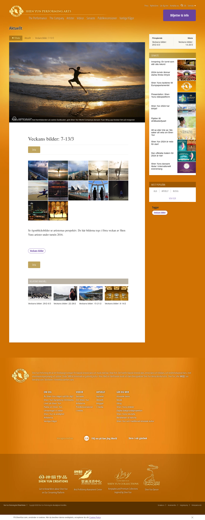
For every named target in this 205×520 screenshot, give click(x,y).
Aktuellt (28, 38)
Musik (119, 399)
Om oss (47, 392)
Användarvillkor (172, 505)
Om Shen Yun (82, 399)
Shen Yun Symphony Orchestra (59, 399)
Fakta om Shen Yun (53, 406)
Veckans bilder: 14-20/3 (185, 43)
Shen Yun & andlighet (54, 414)
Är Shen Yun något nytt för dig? (59, 396)
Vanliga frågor (127, 18)
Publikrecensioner (107, 18)
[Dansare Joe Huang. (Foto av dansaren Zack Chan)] (38, 190)
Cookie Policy (95, 517)
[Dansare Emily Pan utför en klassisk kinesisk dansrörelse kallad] (118, 170)
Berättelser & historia (126, 417)
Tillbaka (17, 37)
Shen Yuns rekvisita (126, 414)
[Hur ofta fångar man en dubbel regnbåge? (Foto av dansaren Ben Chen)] (78, 170)
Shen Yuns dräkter (125, 406)
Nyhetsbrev (154, 5)
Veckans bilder (37, 251)
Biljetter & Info (179, 15)
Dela (34, 149)
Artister (70, 18)
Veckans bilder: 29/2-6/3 (159, 43)
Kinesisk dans (123, 396)
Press (146, 5)
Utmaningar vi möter (53, 410)
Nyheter (100, 396)
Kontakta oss (174, 5)
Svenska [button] (191, 5)
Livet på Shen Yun (52, 403)
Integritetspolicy (184, 505)
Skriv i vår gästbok (138, 438)
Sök (185, 5)
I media (79, 410)
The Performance (38, 18)
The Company (57, 18)
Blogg (175, 190)
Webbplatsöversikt (196, 505)
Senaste (91, 18)
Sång (119, 403)
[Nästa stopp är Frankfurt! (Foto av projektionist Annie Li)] (38, 210)
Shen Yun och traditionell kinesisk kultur (135, 421)
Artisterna (48, 417)
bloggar (100, 403)
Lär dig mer (164, 5)
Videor (80, 18)
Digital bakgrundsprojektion (129, 410)
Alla (155, 190)
